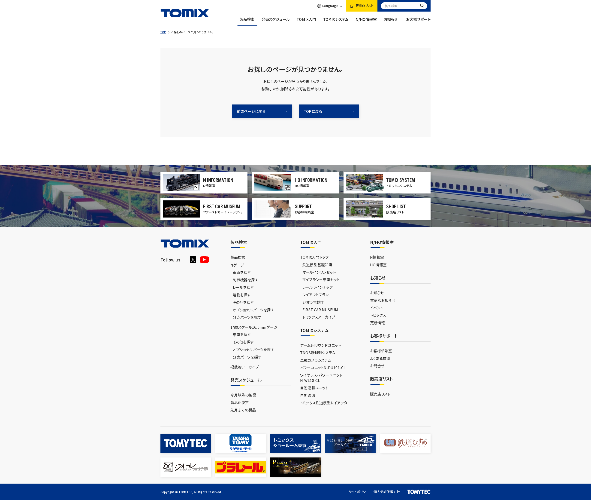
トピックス (378, 315)
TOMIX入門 (306, 19)
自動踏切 (307, 395)
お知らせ (391, 19)
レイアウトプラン (315, 294)
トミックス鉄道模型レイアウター (325, 402)
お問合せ (377, 365)
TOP (163, 32)
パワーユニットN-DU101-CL (323, 367)
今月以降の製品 (243, 395)
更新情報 (377, 322)
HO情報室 (378, 264)
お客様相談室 (381, 350)
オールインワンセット (319, 272)
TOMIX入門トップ (314, 257)
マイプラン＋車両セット (321, 279)
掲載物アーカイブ (244, 367)
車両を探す (242, 272)
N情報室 (377, 257)
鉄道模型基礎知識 (317, 264)
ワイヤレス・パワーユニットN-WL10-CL (321, 377)
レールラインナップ (317, 287)
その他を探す (243, 302)
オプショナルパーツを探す (253, 310)
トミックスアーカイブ (318, 317)
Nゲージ (237, 265)
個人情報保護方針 (387, 491)
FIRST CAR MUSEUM (320, 309)
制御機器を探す (245, 279)
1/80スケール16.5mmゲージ (253, 327)
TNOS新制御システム (317, 352)
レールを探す (243, 287)
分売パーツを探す (247, 317)
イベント (376, 307)
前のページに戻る (251, 111)
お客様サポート (418, 19)
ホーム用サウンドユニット (320, 345)
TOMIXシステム (336, 19)
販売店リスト (380, 394)
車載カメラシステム (315, 360)
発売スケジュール (276, 19)
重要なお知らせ (382, 300)
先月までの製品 (243, 410)
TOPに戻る (313, 111)
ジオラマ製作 (313, 302)
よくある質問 (380, 358)
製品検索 (247, 19)
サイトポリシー (359, 491)
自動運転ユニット (314, 387)
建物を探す (242, 295)
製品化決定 (239, 402)
